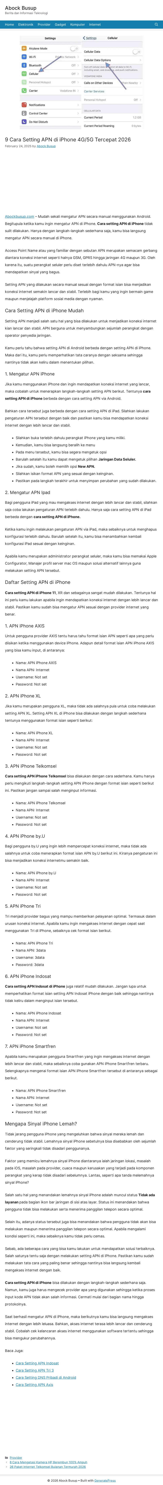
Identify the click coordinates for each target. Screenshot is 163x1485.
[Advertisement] (81, 183)
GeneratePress (105, 1480)
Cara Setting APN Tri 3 (35, 1370)
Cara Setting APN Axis (34, 1385)
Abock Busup (20, 8)
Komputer (77, 24)
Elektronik (25, 24)
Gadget (60, 24)
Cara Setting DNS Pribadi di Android (46, 1377)
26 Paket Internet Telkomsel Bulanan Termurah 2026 (48, 1467)
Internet (95, 24)
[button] (156, 24)
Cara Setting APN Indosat (37, 1363)
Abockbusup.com (19, 216)
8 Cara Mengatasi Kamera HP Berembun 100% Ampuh (48, 1462)
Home (9, 24)
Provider (44, 24)
